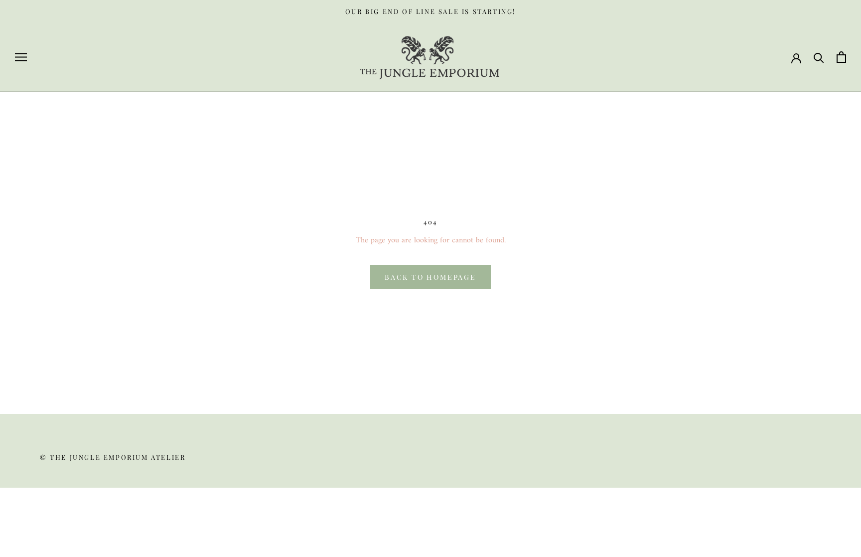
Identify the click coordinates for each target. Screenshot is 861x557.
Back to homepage (430, 277)
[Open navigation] (21, 57)
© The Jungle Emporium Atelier (112, 457)
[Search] (819, 57)
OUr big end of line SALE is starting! (430, 11)
